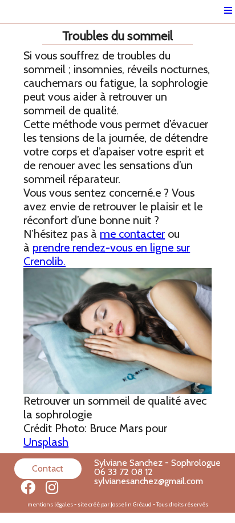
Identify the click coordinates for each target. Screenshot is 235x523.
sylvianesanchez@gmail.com (148, 481)
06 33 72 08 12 (123, 471)
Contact (47, 468)
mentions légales (50, 504)
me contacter (132, 234)
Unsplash (45, 442)
